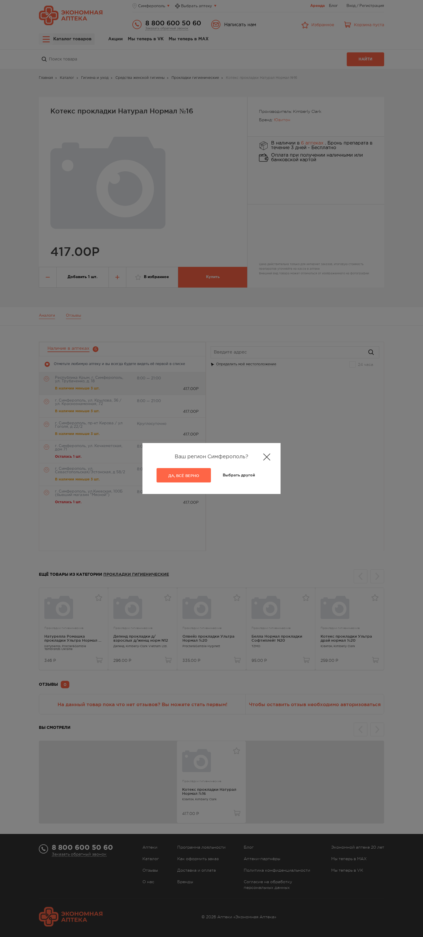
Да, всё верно (183, 476)
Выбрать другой (239, 475)
